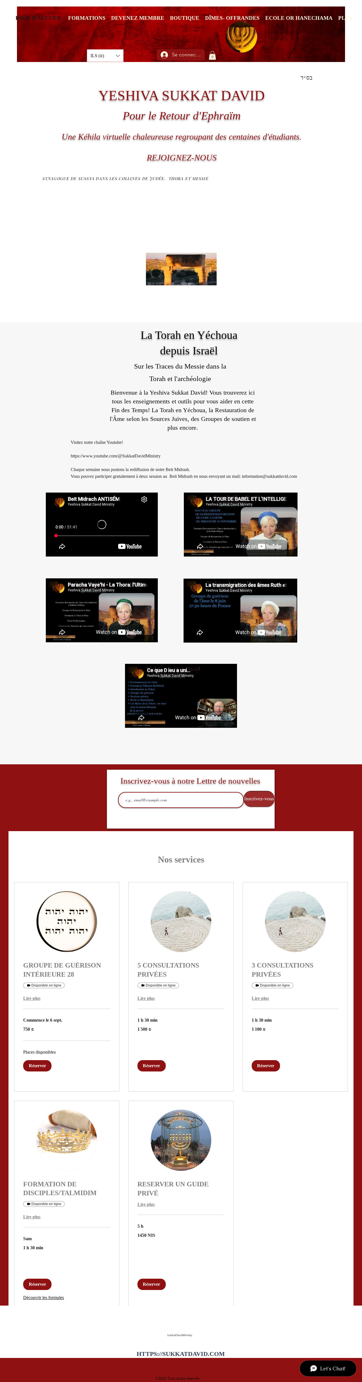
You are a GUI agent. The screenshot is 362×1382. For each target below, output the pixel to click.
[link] (66, 970)
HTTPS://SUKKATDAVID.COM (181, 1353)
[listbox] (105, 55)
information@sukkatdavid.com (177, 1365)
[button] (105, 55)
